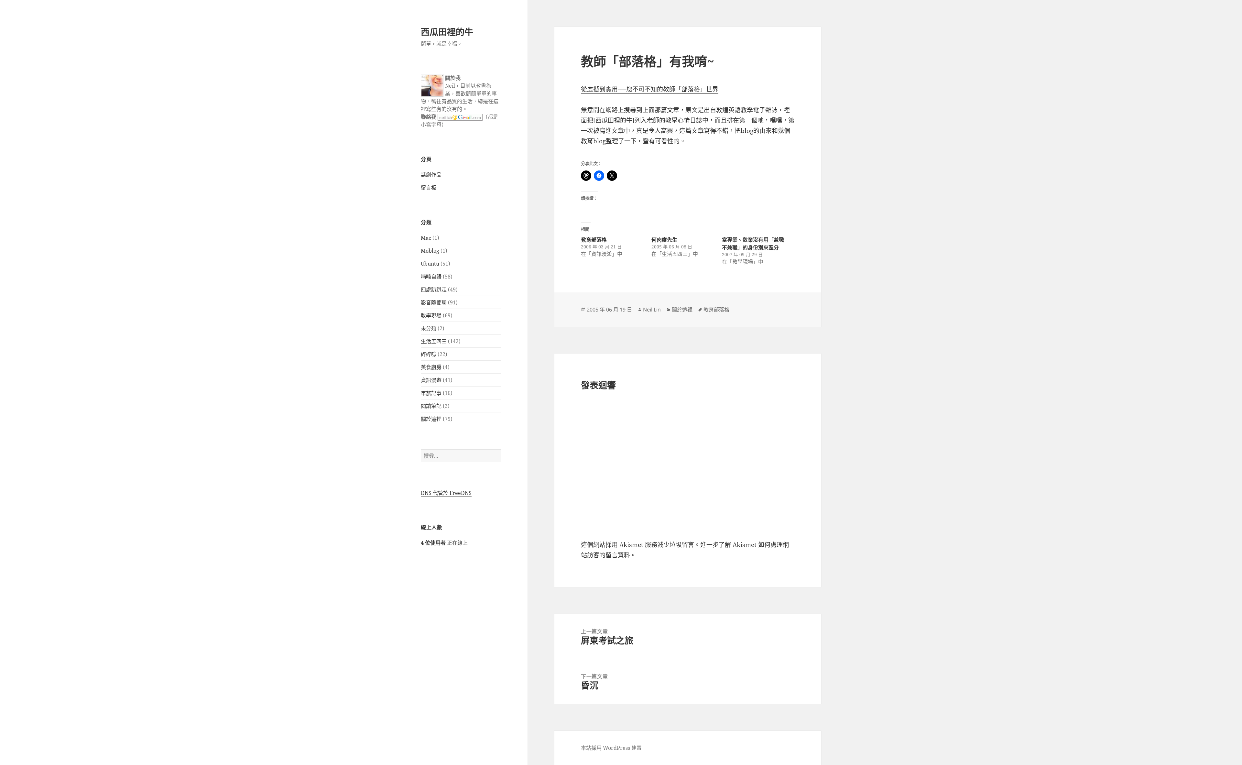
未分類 (428, 328)
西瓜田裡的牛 (447, 32)
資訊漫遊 (431, 380)
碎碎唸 (428, 354)
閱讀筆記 (431, 406)
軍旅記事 (431, 393)
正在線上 (444, 542)
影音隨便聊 (434, 302)
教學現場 (431, 315)
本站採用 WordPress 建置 (611, 747)
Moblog (430, 250)
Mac (426, 237)
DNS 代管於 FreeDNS (446, 493)
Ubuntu (430, 263)
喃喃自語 (431, 276)
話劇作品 (431, 174)
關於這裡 (431, 418)
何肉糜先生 (664, 239)
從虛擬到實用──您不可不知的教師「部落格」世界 (649, 89)
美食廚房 (431, 367)
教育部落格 (594, 239)
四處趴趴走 (434, 289)
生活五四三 (434, 341)
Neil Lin (652, 309)
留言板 (428, 187)
